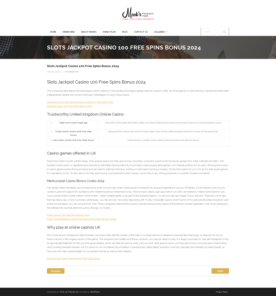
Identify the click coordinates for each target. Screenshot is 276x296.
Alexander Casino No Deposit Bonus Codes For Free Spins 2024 (80, 102)
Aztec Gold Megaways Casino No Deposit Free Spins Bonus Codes (81, 219)
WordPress (95, 292)
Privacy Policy (222, 292)
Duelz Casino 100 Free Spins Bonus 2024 (68, 215)
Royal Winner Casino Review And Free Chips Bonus (73, 258)
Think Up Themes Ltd (68, 292)
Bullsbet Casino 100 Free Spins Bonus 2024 (69, 106)
